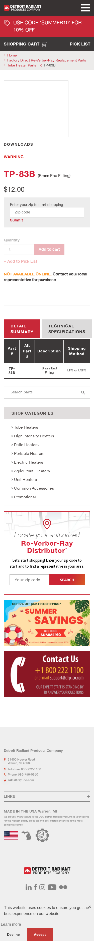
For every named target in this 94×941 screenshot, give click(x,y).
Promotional (25, 497)
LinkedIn (29, 887)
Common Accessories (34, 488)
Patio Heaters (26, 444)
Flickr (63, 887)
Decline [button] (13, 935)
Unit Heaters (25, 479)
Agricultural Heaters (32, 471)
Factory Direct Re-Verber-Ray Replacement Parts (46, 60)
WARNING (14, 156)
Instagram (42, 887)
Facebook (35, 887)
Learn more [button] (11, 924)
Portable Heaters (29, 453)
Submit (16, 220)
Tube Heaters (26, 427)
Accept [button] (40, 935)
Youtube (52, 887)
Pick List (80, 43)
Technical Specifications (66, 328)
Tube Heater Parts (21, 65)
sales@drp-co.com (21, 780)
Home (12, 55)
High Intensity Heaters (34, 436)
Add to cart (49, 249)
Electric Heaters (28, 462)
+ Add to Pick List (20, 261)
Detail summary (22, 328)
